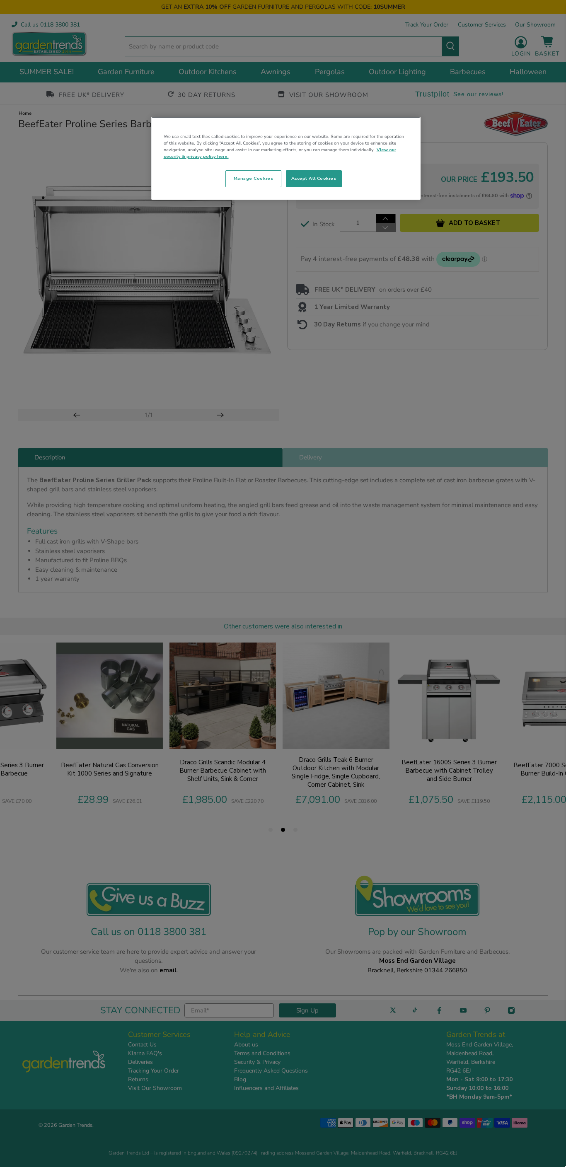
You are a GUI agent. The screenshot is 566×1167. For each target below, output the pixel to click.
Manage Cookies (253, 178)
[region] (286, 158)
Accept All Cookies (313, 178)
